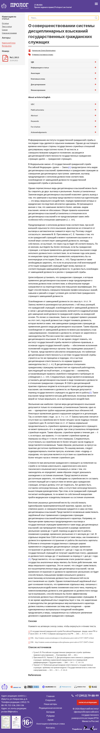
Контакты (50, 727)
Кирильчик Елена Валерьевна (43, 50)
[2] (90, 392)
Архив (51, 719)
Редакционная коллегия (50, 708)
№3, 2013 (14, 57)
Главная (50, 696)
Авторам (50, 712)
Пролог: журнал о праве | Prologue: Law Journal (53, 7)
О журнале (50, 700)
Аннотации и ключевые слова (50, 723)
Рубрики (50, 716)
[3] (29, 559)
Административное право (42, 55)
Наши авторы (50, 704)
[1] (69, 167)
